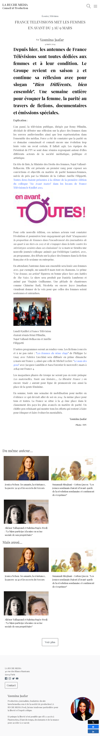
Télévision (54, 16)
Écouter (45, 16)
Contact (11, 685)
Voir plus (50, 642)
